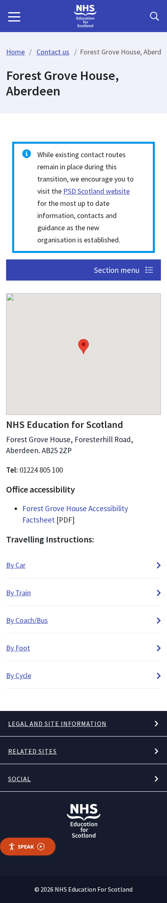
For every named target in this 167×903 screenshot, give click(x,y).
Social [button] (19, 779)
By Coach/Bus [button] (27, 620)
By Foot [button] (18, 647)
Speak (26, 846)
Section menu (117, 270)
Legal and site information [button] (57, 723)
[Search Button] (154, 16)
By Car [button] (16, 565)
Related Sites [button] (32, 751)
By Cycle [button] (18, 675)
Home (15, 51)
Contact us (52, 51)
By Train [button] (18, 592)
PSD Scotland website (96, 191)
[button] (14, 16)
